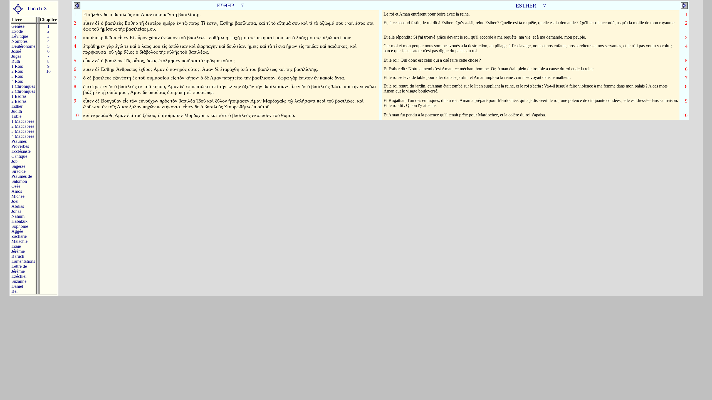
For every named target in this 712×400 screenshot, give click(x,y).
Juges (16, 56)
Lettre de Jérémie (19, 269)
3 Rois (17, 76)
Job (14, 161)
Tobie (16, 116)
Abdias (17, 206)
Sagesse (18, 166)
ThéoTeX (37, 8)
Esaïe (16, 246)
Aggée (17, 231)
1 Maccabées (22, 121)
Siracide (18, 171)
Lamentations (23, 261)
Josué (16, 51)
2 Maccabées (22, 126)
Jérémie (18, 251)
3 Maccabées (22, 131)
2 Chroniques (23, 91)
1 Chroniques (23, 86)
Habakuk (19, 221)
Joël (14, 201)
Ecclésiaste (21, 151)
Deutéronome (23, 46)
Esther (17, 106)
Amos (16, 191)
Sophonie (19, 226)
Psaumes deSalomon (21, 179)
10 (48, 71)
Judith (16, 111)
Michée (17, 196)
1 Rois (17, 66)
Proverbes (20, 146)
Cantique (19, 156)
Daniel (17, 286)
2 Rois (17, 71)
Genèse (17, 26)
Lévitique (19, 36)
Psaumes (19, 141)
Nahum (17, 216)
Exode (17, 31)
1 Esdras (18, 96)
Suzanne (18, 281)
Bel (14, 291)
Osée (15, 186)
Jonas (16, 211)
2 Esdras (18, 101)
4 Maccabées (22, 136)
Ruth (15, 61)
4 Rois (17, 81)
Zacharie (19, 236)
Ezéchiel (18, 276)
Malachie (19, 241)
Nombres (19, 41)
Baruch (17, 256)
